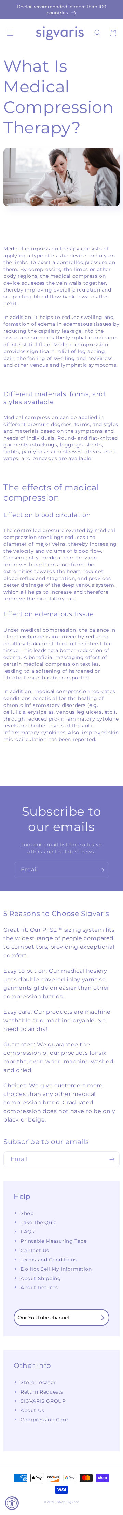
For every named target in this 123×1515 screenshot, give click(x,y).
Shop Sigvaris (68, 1502)
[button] (10, 32)
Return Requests (41, 1392)
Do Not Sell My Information (56, 1269)
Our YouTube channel (43, 1318)
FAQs (27, 1232)
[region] (61, 9)
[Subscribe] (101, 870)
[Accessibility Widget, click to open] (12, 1503)
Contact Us (34, 1250)
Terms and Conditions (48, 1260)
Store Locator (38, 1382)
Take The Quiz (38, 1222)
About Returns (39, 1287)
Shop (26, 1213)
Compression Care (44, 1419)
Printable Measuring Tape (53, 1241)
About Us (32, 1410)
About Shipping (40, 1278)
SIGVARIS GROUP (43, 1401)
